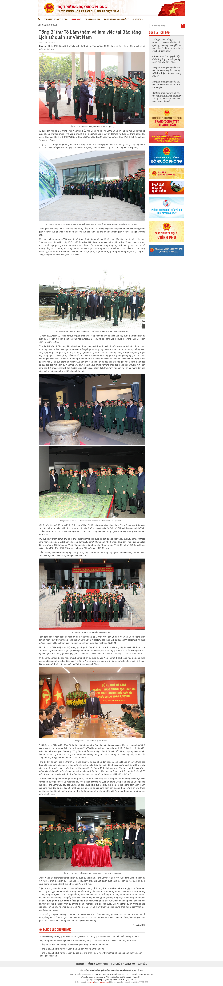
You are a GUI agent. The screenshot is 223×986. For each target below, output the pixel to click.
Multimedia (138, 19)
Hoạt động (76, 19)
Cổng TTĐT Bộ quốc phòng (56, 19)
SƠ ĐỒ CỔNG (142, 963)
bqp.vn (91, 982)
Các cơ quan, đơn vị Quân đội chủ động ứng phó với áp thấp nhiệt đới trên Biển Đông (166, 59)
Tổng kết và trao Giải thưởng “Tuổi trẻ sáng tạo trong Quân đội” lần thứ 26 (74, 944)
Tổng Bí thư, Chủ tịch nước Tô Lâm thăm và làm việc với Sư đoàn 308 (72, 949)
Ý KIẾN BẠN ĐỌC (129, 963)
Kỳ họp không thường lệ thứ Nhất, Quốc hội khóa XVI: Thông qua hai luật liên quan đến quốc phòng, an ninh (89, 936)
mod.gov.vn (104, 982)
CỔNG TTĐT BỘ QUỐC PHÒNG (98, 963)
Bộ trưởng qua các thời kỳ (116, 19)
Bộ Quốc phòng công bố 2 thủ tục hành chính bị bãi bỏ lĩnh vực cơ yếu (166, 85)
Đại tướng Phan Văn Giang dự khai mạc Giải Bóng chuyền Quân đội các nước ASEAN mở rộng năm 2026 (88, 940)
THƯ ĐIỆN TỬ (115, 963)
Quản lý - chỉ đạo (92, 19)
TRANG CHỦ (80, 963)
